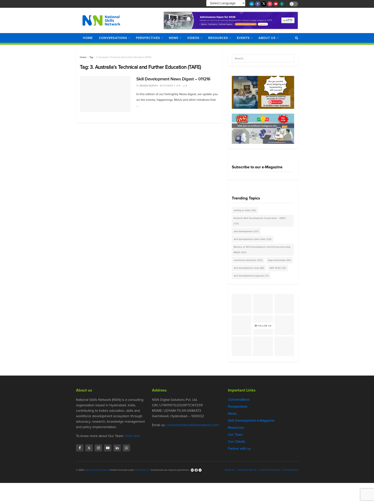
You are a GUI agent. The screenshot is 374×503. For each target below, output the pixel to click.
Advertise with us (246, 470)
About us (267, 38)
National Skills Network (96, 470)
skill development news (249, 267)
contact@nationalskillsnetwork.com (192, 425)
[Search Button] (296, 38)
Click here (132, 435)
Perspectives (148, 38)
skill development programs (251, 275)
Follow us (264, 325)
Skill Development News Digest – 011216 (173, 79)
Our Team (235, 434)
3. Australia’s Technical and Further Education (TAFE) (123, 57)
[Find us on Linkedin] (117, 447)
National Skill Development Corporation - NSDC (260, 221)
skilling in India (245, 210)
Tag (91, 57)
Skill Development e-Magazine (251, 420)
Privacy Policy (290, 470)
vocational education (248, 260)
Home (88, 38)
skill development (246, 231)
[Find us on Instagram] (269, 4)
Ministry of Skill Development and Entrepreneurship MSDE (262, 249)
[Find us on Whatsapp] (281, 4)
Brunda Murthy (149, 85)
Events (243, 38)
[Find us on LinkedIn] (251, 4)
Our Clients (236, 441)
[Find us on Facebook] (257, 4)
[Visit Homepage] (101, 20)
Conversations (113, 38)
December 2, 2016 (171, 85)
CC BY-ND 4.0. (142, 470)
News (173, 38)
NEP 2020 (278, 267)
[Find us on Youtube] (275, 4)
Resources (218, 38)
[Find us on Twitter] (263, 4)
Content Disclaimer (269, 470)
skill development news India (253, 239)
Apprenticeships (279, 260)
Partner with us (239, 448)
